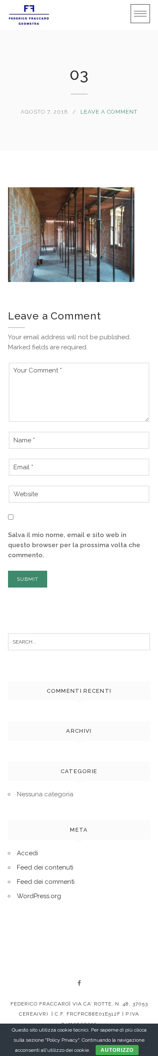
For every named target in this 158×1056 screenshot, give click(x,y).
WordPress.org (39, 896)
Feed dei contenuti (45, 867)
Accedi (27, 853)
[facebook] (79, 983)
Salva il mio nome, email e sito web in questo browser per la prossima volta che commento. (74, 545)
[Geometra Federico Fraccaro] (29, 15)
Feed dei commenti (46, 882)
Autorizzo (117, 1050)
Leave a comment (108, 112)
